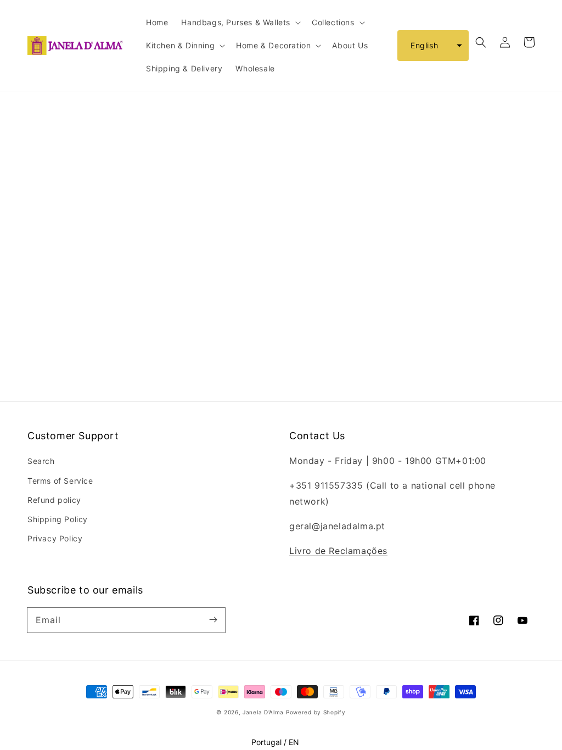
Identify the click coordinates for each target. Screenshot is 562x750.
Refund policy (54, 500)
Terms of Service (60, 480)
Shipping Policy (57, 519)
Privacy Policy (54, 538)
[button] (433, 45)
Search (41, 461)
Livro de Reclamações (338, 550)
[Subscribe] (213, 620)
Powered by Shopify (316, 712)
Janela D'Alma (263, 712)
